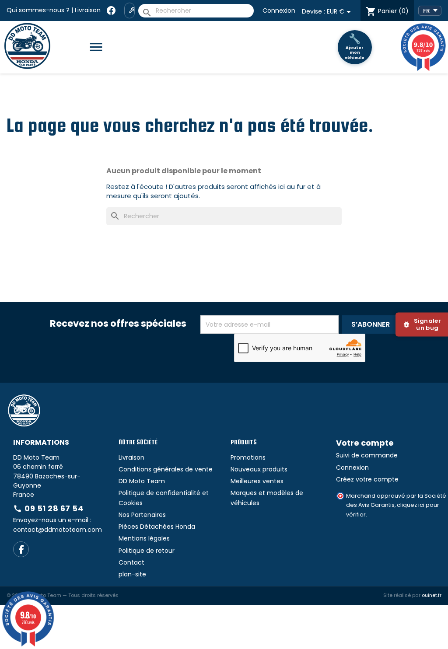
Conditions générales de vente (166, 469)
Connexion (278, 10)
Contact (131, 562)
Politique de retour (147, 550)
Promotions (248, 457)
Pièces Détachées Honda (157, 526)
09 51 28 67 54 (48, 508)
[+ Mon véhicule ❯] (129, 10)
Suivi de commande (367, 455)
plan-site (132, 574)
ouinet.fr (431, 595)
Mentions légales (144, 538)
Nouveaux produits (259, 469)
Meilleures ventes (257, 481)
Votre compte (365, 442)
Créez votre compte (367, 479)
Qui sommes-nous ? (38, 10)
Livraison (88, 10)
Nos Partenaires (142, 514)
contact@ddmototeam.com (57, 529)
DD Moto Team (142, 481)
